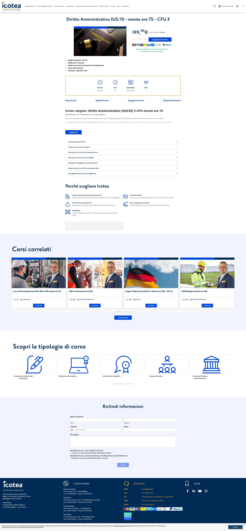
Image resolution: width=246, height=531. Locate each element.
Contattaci (125, 6)
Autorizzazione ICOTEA (76, 142)
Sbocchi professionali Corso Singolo (81, 157)
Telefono (73, 427)
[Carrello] (237, 6)
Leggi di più (73, 132)
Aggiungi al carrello (160, 39)
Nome (72, 423)
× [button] (244, 524)
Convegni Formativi (111, 376)
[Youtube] (200, 491)
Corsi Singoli (200, 376)
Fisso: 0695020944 (69, 502)
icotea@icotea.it (147, 489)
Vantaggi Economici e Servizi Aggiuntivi (82, 173)
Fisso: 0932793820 (69, 510)
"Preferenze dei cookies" (120, 526)
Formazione (70, 6)
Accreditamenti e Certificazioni (86, 6)
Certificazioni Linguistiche (67, 376)
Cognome (126, 423)
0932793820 (72, 519)
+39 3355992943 (147, 493)
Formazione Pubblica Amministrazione (155, 377)
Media (113, 6)
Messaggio (74, 435)
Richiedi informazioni (172, 100)
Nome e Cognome (76, 417)
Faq (118, 6)
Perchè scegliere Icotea (44, 6)
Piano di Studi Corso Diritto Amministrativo (83, 168)
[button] (113, 383)
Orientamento (59, 6)
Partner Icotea (104, 6)
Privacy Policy (106, 453)
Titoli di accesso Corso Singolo (79, 147)
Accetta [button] (235, 527)
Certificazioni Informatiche (23, 376)
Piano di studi (70, 100)
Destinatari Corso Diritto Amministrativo (83, 152)
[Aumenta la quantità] (145, 39)
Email (126, 427)
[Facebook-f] (187, 491)
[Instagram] (206, 491)
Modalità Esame (102, 100)
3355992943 (87, 494)
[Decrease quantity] (134, 39)
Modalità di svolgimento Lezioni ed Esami (83, 163)
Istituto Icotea (30, 6)
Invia (123, 465)
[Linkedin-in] (194, 491)
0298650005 (72, 494)
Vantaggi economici (136, 100)
